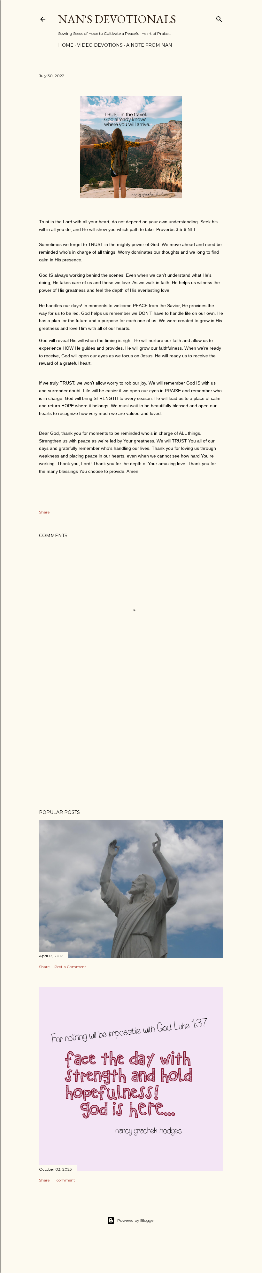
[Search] (219, 18)
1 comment (64, 1180)
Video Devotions (100, 45)
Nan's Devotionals (117, 19)
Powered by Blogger (136, 1220)
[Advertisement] (131, 748)
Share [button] (44, 512)
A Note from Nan (149, 45)
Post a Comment (70, 966)
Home (65, 45)
